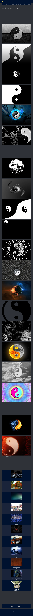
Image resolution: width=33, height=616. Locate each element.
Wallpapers (3, 8)
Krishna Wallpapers (16, 611)
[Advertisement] (16, 15)
